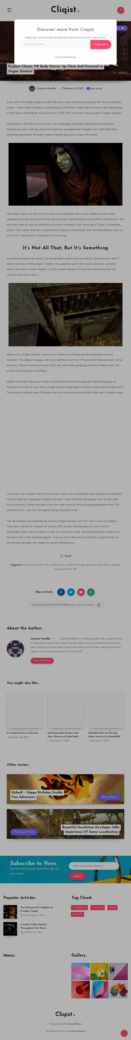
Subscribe (100, 44)
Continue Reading (65, 57)
